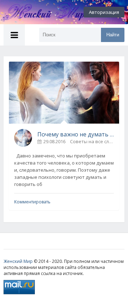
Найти (112, 34)
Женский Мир (18, 261)
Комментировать (32, 202)
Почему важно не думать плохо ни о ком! (75, 134)
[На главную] (39, 12)
